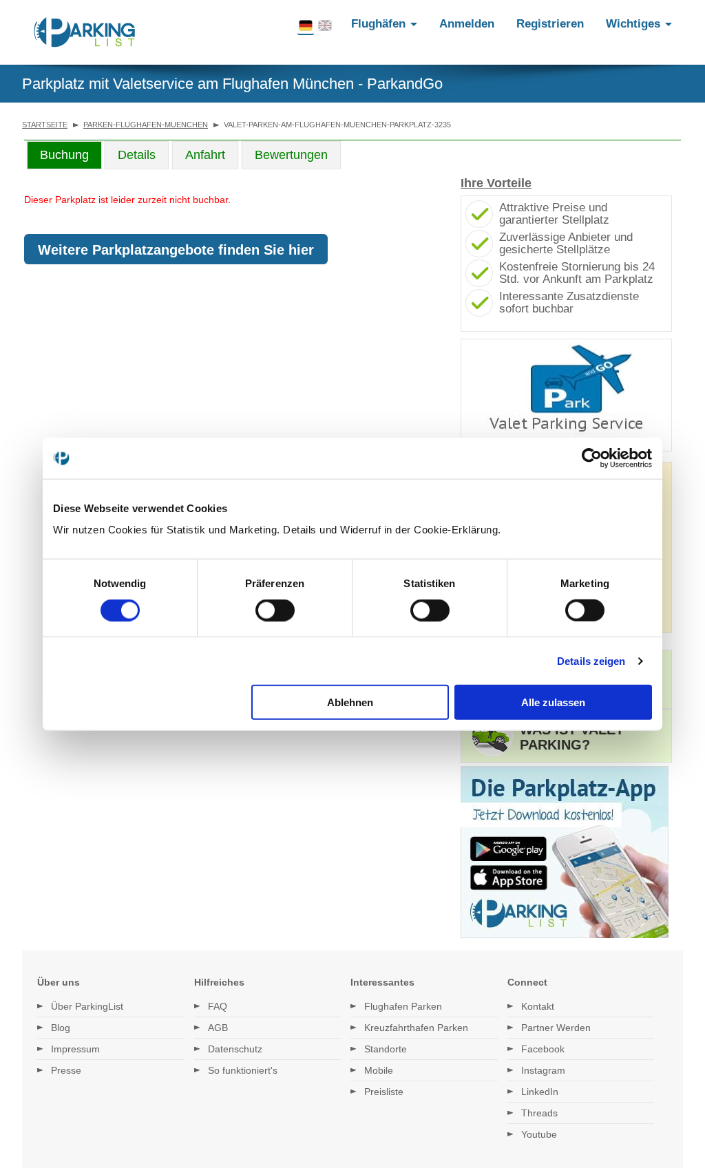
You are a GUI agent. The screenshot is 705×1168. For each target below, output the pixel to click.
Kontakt (537, 1006)
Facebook (543, 1048)
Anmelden (466, 23)
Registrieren (550, 23)
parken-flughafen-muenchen (145, 124)
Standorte (385, 1048)
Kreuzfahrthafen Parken (416, 1027)
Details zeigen (591, 660)
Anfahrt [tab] (205, 155)
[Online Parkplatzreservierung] (84, 32)
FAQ (217, 1006)
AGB (218, 1027)
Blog (60, 1027)
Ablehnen (350, 702)
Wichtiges (635, 23)
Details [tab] (137, 155)
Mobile (378, 1070)
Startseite (44, 124)
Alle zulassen (553, 702)
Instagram (543, 1070)
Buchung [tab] (64, 155)
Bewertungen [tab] (291, 155)
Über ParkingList (87, 1006)
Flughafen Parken (403, 1006)
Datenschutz (235, 1048)
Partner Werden (556, 1027)
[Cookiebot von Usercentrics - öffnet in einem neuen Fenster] (592, 457)
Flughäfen (380, 23)
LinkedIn (539, 1091)
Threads (539, 1112)
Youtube (539, 1134)
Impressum (75, 1048)
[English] (325, 26)
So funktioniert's (242, 1070)
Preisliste (383, 1091)
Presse (66, 1070)
